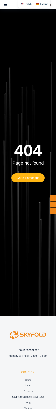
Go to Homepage (28, 177)
